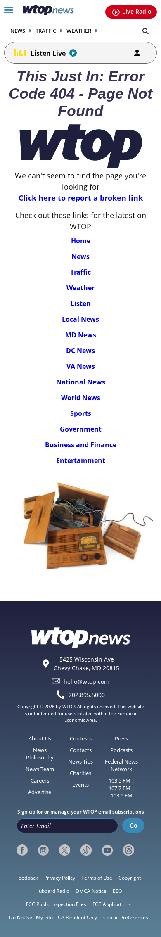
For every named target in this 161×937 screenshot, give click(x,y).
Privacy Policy (59, 877)
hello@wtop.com (86, 681)
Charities (80, 773)
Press (121, 738)
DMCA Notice (91, 890)
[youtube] (107, 850)
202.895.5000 (87, 695)
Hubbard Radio (52, 890)
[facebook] (22, 850)
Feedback (27, 877)
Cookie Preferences (125, 917)
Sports (80, 413)
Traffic (46, 30)
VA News (80, 366)
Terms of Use (96, 877)
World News (80, 397)
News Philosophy (40, 753)
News (17, 30)
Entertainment (80, 460)
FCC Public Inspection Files (56, 904)
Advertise (39, 792)
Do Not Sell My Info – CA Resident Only (53, 917)
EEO (117, 890)
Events (80, 784)
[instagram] (43, 850)
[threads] (128, 850)
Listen (81, 303)
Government (81, 429)
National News (80, 382)
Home (80, 240)
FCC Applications (111, 904)
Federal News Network (121, 765)
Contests (81, 738)
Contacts (81, 750)
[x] (64, 850)
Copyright (129, 877)
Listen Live (48, 53)
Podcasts (121, 750)
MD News (80, 334)
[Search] (145, 31)
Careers (40, 780)
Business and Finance (80, 444)
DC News (80, 350)
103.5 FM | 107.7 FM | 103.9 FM (122, 788)
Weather (78, 30)
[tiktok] (86, 850)
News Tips (80, 761)
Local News (80, 319)
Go (133, 825)
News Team (40, 769)
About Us (39, 738)
